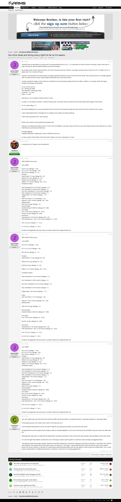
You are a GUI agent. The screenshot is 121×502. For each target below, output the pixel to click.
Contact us (80, 500)
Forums (17, 7)
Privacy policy (98, 500)
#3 (111, 158)
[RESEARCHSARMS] (75, 46)
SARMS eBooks (52, 7)
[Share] (109, 62)
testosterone (51, 57)
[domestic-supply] (46, 46)
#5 (111, 344)
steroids (41, 57)
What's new (24, 7)
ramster (16, 476)
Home (11, 7)
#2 (111, 141)
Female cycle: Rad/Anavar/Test (24, 485)
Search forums (19, 10)
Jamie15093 (13, 57)
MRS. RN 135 (17, 487)
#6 (111, 416)
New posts (11, 10)
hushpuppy (16, 465)
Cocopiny (16, 481)
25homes (106, 470)
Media (33, 7)
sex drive (35, 57)
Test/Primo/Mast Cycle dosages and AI (27, 474)
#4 (111, 234)
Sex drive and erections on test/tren (26, 463)
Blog (60, 7)
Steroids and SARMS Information (35, 465)
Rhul (15, 470)
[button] (29, 7)
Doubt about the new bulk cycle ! (25, 469)
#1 (111, 61)
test (46, 57)
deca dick (29, 57)
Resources (42, 7)
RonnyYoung (105, 465)
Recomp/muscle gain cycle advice (25, 480)
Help (104, 500)
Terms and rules (89, 500)
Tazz (107, 487)
